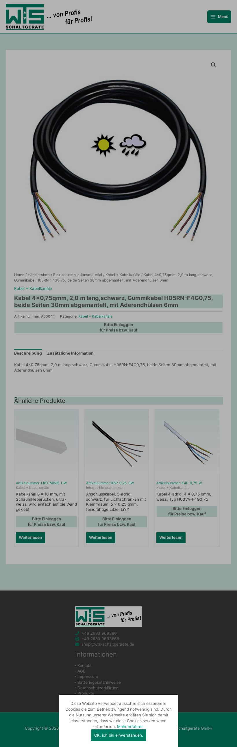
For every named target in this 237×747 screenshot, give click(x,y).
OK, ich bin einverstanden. (118, 735)
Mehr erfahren (130, 726)
